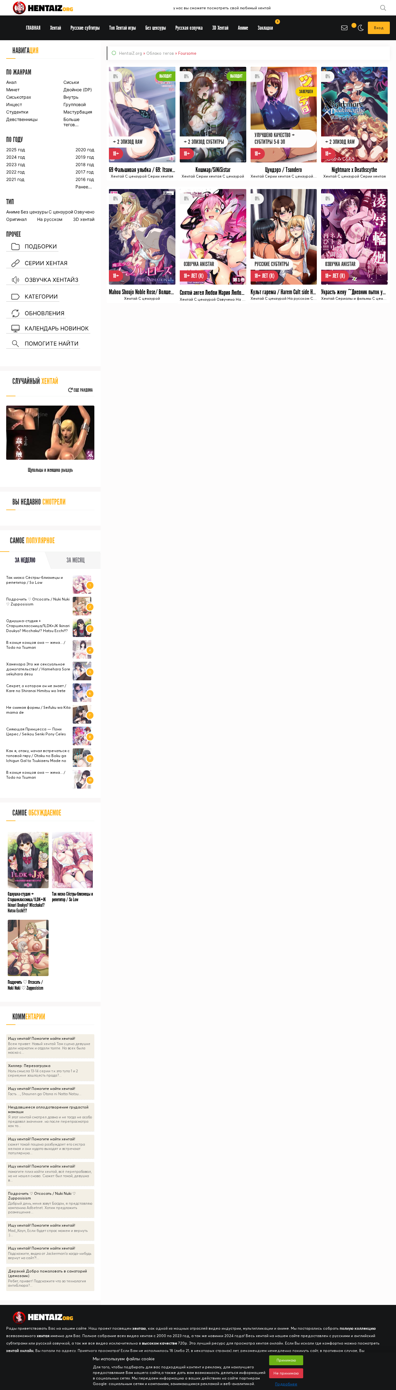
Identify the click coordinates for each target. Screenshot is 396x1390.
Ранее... (83, 186)
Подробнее (286, 1384)
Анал (11, 82)
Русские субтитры (85, 28)
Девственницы (21, 119)
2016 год (84, 179)
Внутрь (71, 97)
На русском (49, 219)
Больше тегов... (71, 122)
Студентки (17, 111)
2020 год (84, 149)
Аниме (13, 211)
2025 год (15, 149)
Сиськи (71, 82)
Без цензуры (34, 211)
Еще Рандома (83, 390)
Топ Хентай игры (122, 28)
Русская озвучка (189, 28)
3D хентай (83, 219)
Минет (12, 89)
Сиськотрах (18, 97)
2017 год (84, 171)
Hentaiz (49, 8)
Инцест (14, 104)
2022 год (15, 171)
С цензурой (61, 211)
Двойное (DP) (77, 89)
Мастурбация (77, 111)
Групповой (74, 104)
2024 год (15, 157)
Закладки (267, 25)
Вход (379, 27)
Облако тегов (160, 53)
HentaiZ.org (130, 53)
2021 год (15, 179)
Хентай (55, 28)
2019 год (84, 157)
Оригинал (16, 219)
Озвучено (84, 211)
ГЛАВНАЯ (33, 28)
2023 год (15, 164)
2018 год (84, 164)
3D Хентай (220, 28)
